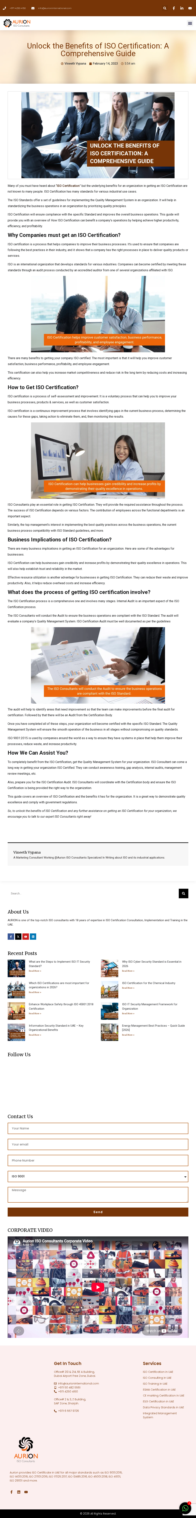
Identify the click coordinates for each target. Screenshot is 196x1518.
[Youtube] (190, 8)
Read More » (35, 971)
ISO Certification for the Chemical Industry (148, 983)
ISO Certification (68, 186)
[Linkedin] (182, 8)
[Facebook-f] (11, 936)
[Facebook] (174, 8)
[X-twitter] (18, 936)
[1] (185, 1510)
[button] (165, 8)
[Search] (183, 893)
